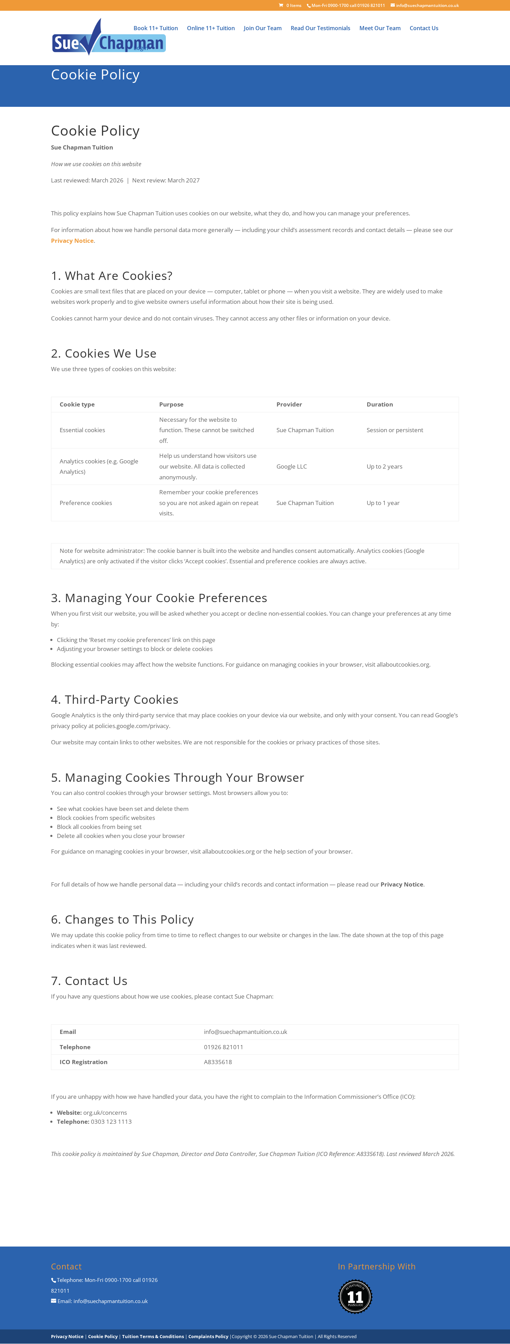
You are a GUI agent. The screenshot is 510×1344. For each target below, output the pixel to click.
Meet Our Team (380, 29)
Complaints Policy (208, 1336)
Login (141, 48)
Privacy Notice (67, 1336)
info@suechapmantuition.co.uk (110, 1301)
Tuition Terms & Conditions (153, 1336)
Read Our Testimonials (320, 29)
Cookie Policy (103, 1336)
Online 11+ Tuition (211, 29)
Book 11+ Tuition (156, 29)
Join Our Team (263, 29)
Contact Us (424, 29)
